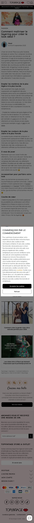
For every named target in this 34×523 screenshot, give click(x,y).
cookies (19, 270)
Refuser (17, 291)
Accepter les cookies (17, 286)
